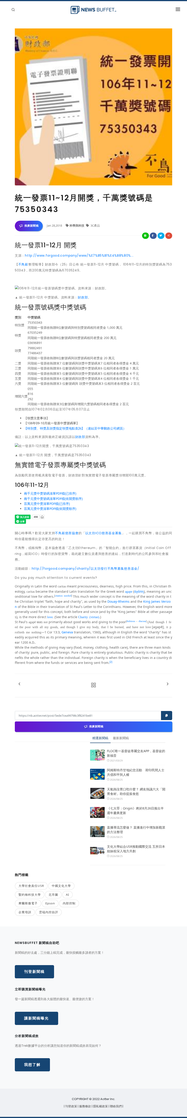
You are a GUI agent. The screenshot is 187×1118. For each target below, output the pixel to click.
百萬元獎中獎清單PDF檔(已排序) (47, 503)
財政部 (83, 297)
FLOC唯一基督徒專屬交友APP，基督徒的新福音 (136, 753)
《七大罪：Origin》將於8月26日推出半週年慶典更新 (135, 810)
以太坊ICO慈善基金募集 (103, 533)
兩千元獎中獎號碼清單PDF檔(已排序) (50, 493)
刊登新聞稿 (34, 971)
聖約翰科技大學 (29, 895)
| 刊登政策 (71, 1106)
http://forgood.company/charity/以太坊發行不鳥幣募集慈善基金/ (85, 568)
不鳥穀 (23, 264)
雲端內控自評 (48, 912)
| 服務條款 (85, 1106)
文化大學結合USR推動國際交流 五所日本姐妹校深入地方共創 (136, 848)
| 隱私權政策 (100, 1106)
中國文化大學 (61, 886)
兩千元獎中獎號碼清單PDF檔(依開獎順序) (53, 498)
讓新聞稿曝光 (36, 1018)
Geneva (67, 632)
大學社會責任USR (31, 886)
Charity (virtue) (88, 616)
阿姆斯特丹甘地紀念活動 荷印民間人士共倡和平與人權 (135, 772)
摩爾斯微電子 (28, 903)
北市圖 (53, 895)
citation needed (63, 595)
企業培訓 (24, 912)
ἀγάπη (139, 591)
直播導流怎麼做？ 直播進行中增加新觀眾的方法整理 (136, 829)
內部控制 (69, 903)
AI (67, 895)
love (50, 616)
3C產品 (95, 225)
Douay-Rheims (118, 601)
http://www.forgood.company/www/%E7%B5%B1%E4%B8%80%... (79, 255)
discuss (142, 621)
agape (128, 591)
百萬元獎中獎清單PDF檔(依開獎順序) (50, 508)
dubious (131, 621)
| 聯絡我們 (115, 1106)
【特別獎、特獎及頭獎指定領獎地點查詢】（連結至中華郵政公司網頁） (75, 428)
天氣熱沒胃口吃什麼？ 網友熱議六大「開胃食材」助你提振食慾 (136, 791)
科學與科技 (77, 225)
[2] (110, 661)
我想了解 (32, 1064)
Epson (50, 903)
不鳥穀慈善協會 (66, 533)
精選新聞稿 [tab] (100, 738)
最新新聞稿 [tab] (121, 738)
